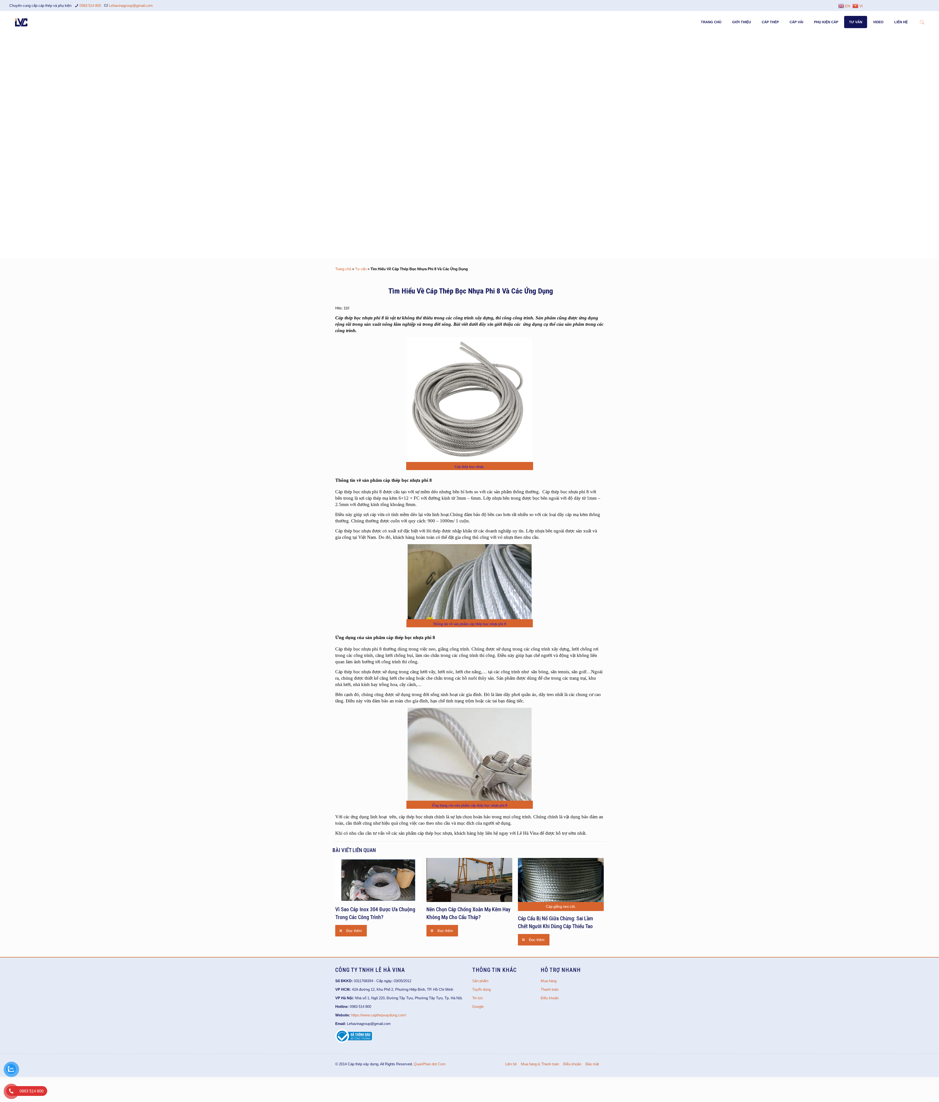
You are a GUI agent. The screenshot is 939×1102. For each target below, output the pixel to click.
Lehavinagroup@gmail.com (131, 5)
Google (478, 1006)
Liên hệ (511, 1064)
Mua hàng (549, 981)
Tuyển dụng (481, 989)
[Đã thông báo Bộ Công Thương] (353, 1042)
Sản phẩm (480, 981)
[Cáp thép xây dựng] (21, 22)
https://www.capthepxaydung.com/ (378, 1015)
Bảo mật (592, 1064)
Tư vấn (361, 269)
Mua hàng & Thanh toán (540, 1064)
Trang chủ (343, 269)
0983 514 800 (90, 5)
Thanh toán (550, 989)
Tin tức (477, 998)
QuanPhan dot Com (430, 1064)
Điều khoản (550, 998)
